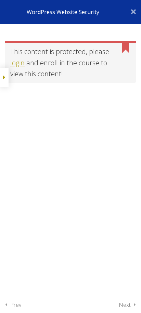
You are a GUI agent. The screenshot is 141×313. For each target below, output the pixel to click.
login (17, 62)
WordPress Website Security (63, 12)
